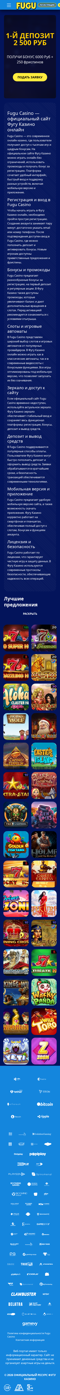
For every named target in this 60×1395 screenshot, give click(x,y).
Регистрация (47, 5)
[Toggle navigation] (8, 5)
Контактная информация (30, 1339)
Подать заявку (30, 77)
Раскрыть (30, 614)
